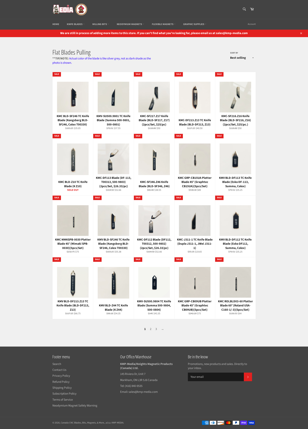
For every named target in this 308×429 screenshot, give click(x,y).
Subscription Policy (64, 394)
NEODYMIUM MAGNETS (130, 24)
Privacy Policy (61, 376)
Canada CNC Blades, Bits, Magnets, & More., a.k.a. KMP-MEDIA (92, 422)
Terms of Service (62, 400)
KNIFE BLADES (75, 24)
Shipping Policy (62, 388)
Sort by (234, 53)
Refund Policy (61, 382)
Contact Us (59, 370)
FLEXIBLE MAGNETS (163, 24)
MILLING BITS (99, 24)
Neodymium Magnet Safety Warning (74, 405)
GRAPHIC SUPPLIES (194, 24)
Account (252, 24)
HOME (55, 24)
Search (56, 364)
